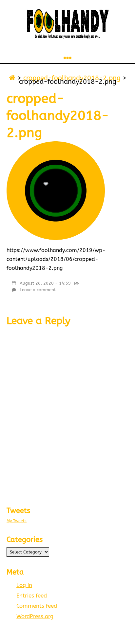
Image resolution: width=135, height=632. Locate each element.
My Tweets (17, 521)
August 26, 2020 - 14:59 (45, 283)
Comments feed (36, 606)
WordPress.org (34, 616)
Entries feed (31, 596)
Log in (24, 585)
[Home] (12, 78)
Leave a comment (38, 289)
